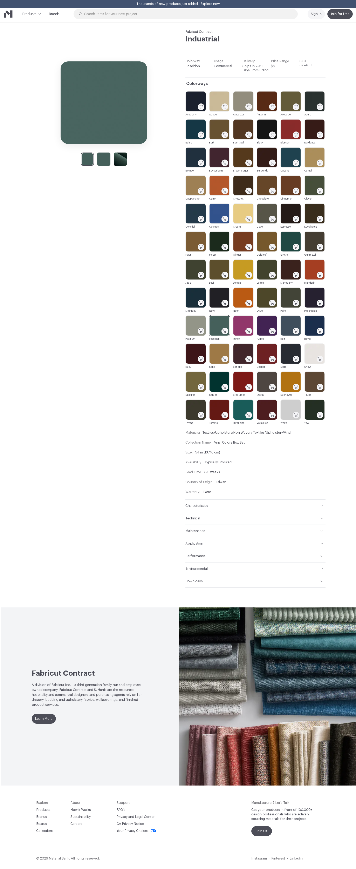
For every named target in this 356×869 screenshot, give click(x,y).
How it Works (80, 809)
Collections (45, 831)
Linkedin (296, 858)
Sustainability (80, 817)
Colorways (197, 84)
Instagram (259, 858)
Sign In (316, 14)
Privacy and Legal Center (136, 817)
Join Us (261, 831)
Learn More (44, 718)
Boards (41, 824)
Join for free (340, 14)
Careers (76, 824)
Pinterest (278, 858)
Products (29, 14)
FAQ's (121, 809)
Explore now (210, 4)
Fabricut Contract (199, 31)
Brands (54, 14)
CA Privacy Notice (130, 824)
